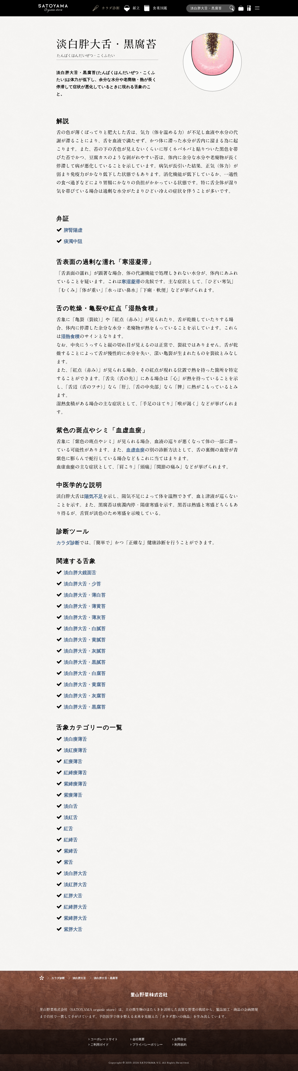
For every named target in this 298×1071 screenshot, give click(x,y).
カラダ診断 (111, 8)
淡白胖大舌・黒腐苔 (85, 706)
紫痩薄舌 (73, 795)
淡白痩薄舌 (75, 739)
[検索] (210, 6)
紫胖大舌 (73, 929)
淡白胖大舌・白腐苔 (85, 673)
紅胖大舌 (73, 895)
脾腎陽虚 (73, 230)
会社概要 (138, 1039)
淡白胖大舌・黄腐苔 (85, 684)
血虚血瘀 (135, 450)
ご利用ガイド (100, 1044)
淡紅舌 (71, 817)
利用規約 (180, 1044)
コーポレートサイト (104, 1039)
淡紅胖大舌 (75, 884)
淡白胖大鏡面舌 (80, 572)
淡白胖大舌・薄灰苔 (85, 617)
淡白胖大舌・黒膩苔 (85, 662)
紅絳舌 (71, 839)
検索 (232, 8)
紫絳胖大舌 (75, 918)
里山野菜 (53, 8)
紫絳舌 (71, 850)
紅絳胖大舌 (75, 906)
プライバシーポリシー (147, 1044)
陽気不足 (93, 496)
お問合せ (180, 1039)
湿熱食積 (70, 336)
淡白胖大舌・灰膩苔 (85, 650)
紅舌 (68, 828)
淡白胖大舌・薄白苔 (85, 595)
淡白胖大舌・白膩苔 (85, 628)
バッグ (240, 8)
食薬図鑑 (160, 8)
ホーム (42, 978)
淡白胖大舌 (75, 873)
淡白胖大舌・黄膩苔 (85, 639)
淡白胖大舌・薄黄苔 (85, 606)
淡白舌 (71, 806)
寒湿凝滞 (131, 281)
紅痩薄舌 (73, 761)
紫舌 (68, 862)
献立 (136, 8)
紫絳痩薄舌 (75, 783)
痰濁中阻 (73, 241)
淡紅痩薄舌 (75, 750)
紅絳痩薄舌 (75, 772)
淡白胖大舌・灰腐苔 (85, 695)
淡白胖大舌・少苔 (82, 583)
